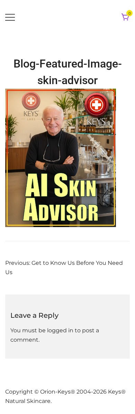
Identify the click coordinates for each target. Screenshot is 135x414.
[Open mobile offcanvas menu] (10, 17)
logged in (60, 330)
